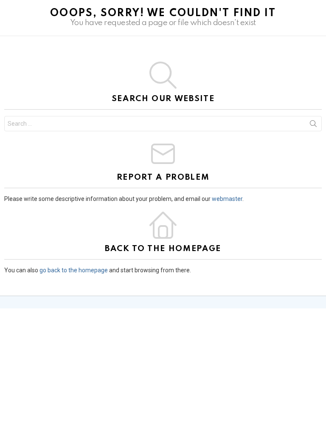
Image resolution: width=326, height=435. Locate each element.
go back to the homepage (73, 270)
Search (313, 125)
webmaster (227, 198)
